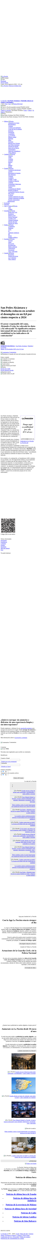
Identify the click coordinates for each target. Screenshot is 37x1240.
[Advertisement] (18, 19)
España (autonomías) (14, 200)
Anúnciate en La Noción (27, 441)
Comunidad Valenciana (14, 184)
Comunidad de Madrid (14, 189)
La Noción (4, 100)
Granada (10, 160)
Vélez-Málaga (12, 152)
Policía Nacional (12, 217)
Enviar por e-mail (5, 368)
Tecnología (11, 250)
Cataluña (10, 182)
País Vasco (11, 193)
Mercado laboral (5, 548)
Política (6, 225)
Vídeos (30, 110)
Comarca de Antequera (14, 127)
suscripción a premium (21, 737)
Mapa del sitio (24, 1234)
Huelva (10, 162)
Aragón (10, 171)
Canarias (10, 176)
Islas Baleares (12, 174)
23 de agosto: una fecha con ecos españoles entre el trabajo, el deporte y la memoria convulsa (22, 830)
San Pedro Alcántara (17, 110)
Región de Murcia (13, 190)
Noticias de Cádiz (28, 1213)
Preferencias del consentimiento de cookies (12, 1238)
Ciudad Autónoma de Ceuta (15, 196)
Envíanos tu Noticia (10, 1235)
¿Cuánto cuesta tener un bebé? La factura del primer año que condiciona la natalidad (23, 824)
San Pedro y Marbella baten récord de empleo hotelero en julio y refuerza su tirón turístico (23, 811)
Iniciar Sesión (4, 82)
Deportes (6, 204)
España (6, 168)
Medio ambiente (12, 247)
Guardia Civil (12, 218)
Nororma (10, 142)
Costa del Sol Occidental (15, 129)
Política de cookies (25, 1237)
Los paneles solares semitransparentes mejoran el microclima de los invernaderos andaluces (23, 817)
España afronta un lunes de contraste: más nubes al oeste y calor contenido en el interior (25, 842)
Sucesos (10, 240)
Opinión (6, 253)
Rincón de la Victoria (14, 143)
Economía (7, 203)
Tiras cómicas (12, 259)
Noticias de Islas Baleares (25, 1221)
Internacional (11, 201)
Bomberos (11, 214)
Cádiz (9, 157)
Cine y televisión (12, 251)
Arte (9, 207)
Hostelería (3, 547)
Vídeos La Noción (6, 110)
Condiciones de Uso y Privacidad (10, 1237)
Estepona (10, 131)
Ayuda (17, 1234)
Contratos (3, 543)
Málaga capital (12, 137)
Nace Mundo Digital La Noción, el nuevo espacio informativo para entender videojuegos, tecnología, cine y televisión (23, 799)
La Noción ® (4, 1234)
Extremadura (11, 185)
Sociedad (6, 239)
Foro (6, 104)
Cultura (10, 209)
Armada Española (13, 220)
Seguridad (7, 211)
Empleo (3, 545)
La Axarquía (11, 135)
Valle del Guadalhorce (14, 151)
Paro (2, 550)
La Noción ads (24, 443)
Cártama (10, 126)
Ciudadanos (11, 226)
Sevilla (10, 167)
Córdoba (10, 159)
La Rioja (10, 195)
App (9, 104)
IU (9, 231)
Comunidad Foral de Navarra (16, 192)
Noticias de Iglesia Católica (24, 1217)
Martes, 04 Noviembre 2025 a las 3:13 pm (12, 349)
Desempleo (4, 540)
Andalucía (7, 154)
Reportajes (11, 254)
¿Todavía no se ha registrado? (9, 761)
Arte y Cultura (8, 206)
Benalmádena (12, 124)
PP (9, 234)
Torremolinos (11, 149)
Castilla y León (12, 179)
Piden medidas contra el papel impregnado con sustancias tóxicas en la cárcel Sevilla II (23, 805)
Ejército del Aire (12, 221)
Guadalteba (11, 134)
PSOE (10, 236)
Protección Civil (12, 212)
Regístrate (3, 81)
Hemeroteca (9, 112)
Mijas (9, 140)
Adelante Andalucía (13, 232)
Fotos (25, 110)
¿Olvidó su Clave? (6, 766)
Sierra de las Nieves (13, 148)
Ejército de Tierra (13, 223)
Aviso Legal (26, 1235)
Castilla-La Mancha (13, 181)
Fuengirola (11, 132)
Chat (2, 104)
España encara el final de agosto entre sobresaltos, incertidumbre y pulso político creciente (24, 792)
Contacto (19, 1235)
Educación (11, 243)
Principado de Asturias (14, 173)
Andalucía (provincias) (14, 170)
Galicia (10, 187)
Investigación (11, 245)
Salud (9, 242)
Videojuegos (11, 248)
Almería (10, 156)
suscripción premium (26, 728)
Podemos (10, 228)
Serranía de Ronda (13, 146)
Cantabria (11, 178)
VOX (9, 229)
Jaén (9, 163)
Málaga (6, 121)
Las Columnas (12, 258)
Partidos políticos (13, 237)
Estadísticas (4, 542)
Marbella (10, 138)
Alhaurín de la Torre (13, 123)
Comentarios (12, 352)
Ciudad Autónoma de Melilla (16, 198)
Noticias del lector (13, 256)
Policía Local (11, 215)
